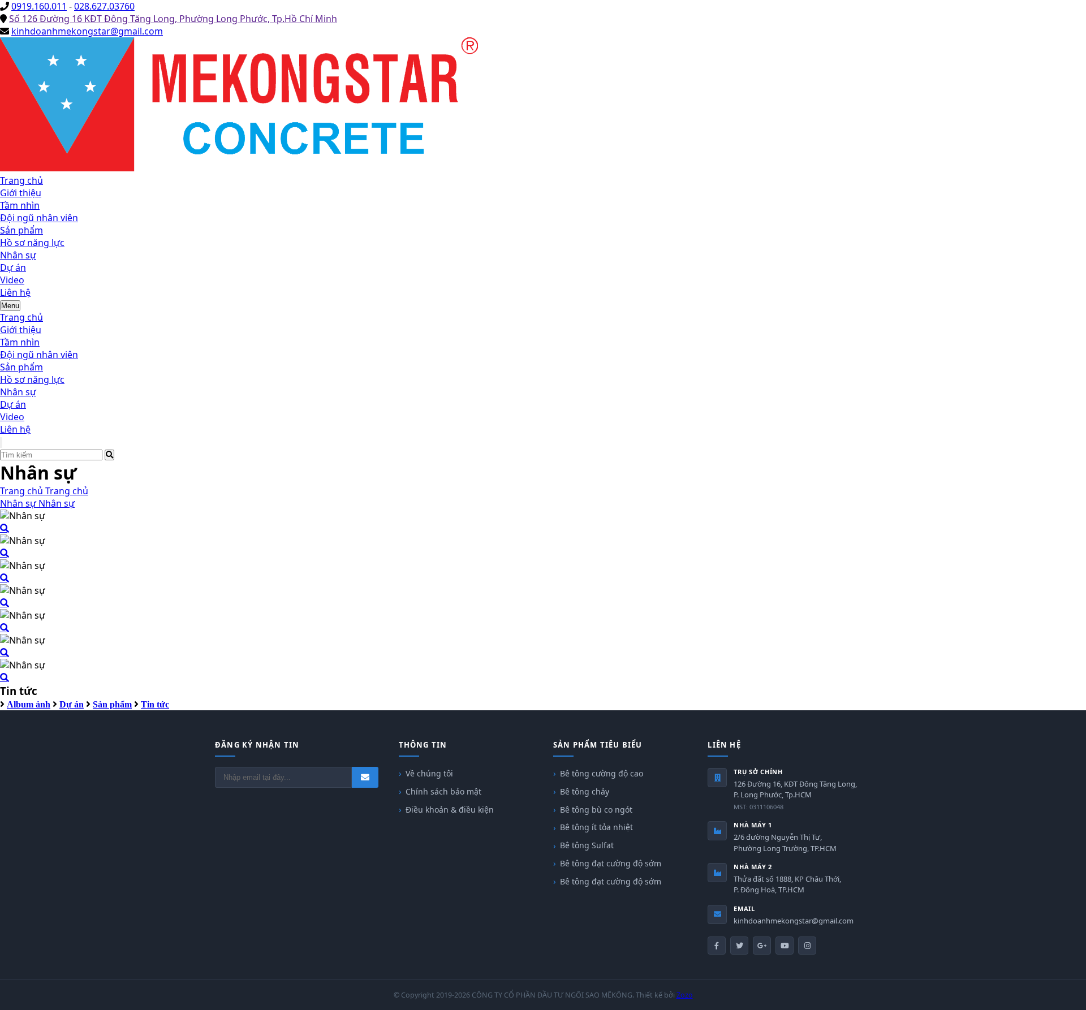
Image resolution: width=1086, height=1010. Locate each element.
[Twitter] (739, 945)
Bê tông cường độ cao (601, 773)
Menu (10, 305)
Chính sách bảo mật (443, 791)
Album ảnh (28, 704)
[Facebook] (717, 945)
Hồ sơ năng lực (32, 242)
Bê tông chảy (584, 791)
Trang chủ (21, 180)
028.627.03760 (104, 6)
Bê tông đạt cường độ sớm (610, 863)
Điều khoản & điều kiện (450, 809)
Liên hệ (15, 292)
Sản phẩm (21, 230)
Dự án (13, 267)
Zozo (684, 995)
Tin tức (155, 704)
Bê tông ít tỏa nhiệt (596, 827)
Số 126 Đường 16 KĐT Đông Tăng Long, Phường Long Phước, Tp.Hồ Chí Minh (173, 18)
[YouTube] (784, 945)
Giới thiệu (20, 193)
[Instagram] (807, 945)
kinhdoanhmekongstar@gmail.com (87, 31)
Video (12, 280)
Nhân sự (18, 255)
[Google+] (762, 945)
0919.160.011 (39, 6)
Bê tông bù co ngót (596, 809)
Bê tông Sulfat (587, 845)
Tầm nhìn (20, 205)
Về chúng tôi (429, 773)
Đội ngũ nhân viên (39, 218)
